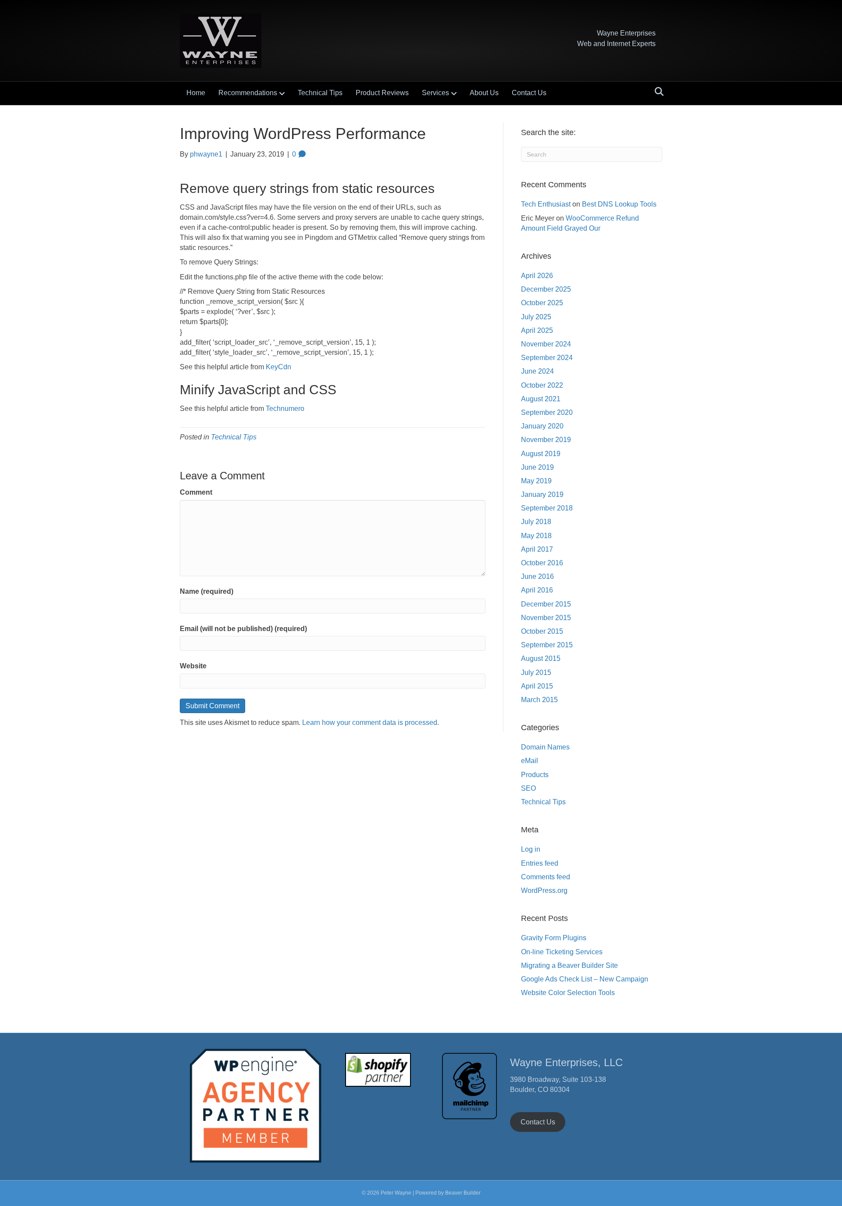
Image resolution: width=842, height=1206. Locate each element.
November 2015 (546, 617)
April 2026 (537, 275)
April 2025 (537, 330)
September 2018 (547, 508)
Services (435, 92)
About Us (484, 92)
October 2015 (542, 631)
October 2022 (542, 385)
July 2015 (536, 672)
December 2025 (546, 289)
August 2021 (540, 399)
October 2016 (542, 563)
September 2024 (547, 357)
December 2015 (546, 604)
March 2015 (539, 699)
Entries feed (539, 863)
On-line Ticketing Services (562, 952)
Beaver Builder (463, 1193)
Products (535, 774)
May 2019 (536, 481)
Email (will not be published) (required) (243, 628)
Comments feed (545, 877)
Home (195, 92)
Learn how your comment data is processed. (370, 722)
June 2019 (537, 467)
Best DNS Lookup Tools (619, 204)
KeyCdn (278, 367)
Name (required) (206, 591)
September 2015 (547, 645)
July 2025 (536, 317)
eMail (529, 760)
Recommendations (247, 92)
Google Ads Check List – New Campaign (584, 979)
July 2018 (536, 521)
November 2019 (546, 439)
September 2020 (547, 412)
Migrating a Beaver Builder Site (569, 965)
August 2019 (540, 453)
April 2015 (537, 686)
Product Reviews (382, 92)
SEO (528, 788)
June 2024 (537, 371)
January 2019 (542, 494)
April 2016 (537, 590)
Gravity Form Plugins (553, 938)
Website (193, 666)
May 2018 (536, 535)
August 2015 (540, 658)
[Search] (656, 92)
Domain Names (545, 747)
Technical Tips (320, 92)
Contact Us (529, 92)
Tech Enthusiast (546, 204)
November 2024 (546, 344)
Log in (530, 849)
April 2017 (537, 549)
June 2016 (537, 576)
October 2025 (542, 303)
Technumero (285, 408)
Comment (196, 492)
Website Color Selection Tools (568, 992)
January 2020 (542, 426)
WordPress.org (544, 890)
